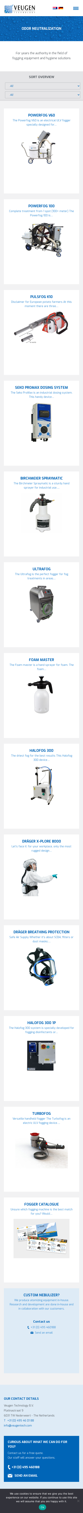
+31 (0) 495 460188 (26, 1467)
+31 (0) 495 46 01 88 (20, 1420)
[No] (78, 1501)
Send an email (44, 1333)
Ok (42, 1507)
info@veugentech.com (18, 1425)
